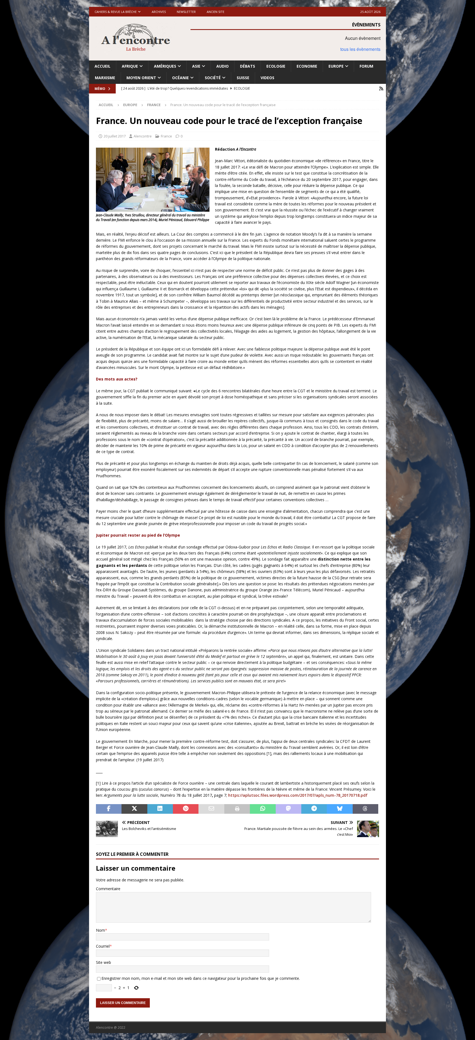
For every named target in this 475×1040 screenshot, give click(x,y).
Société (213, 77)
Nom (100, 930)
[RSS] (381, 88)
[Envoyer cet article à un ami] (211, 809)
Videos (267, 77)
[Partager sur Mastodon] (288, 809)
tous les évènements (360, 49)
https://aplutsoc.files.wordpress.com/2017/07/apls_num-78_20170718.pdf (298, 795)
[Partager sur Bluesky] (339, 809)
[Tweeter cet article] (134, 809)
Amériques (165, 66)
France (166, 136)
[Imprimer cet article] (237, 809)
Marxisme (105, 77)
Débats (247, 66)
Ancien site (215, 12)
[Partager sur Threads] (365, 809)
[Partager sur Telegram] (314, 809)
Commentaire (108, 888)
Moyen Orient (141, 77)
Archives (159, 12)
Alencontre (143, 136)
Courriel (103, 946)
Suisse (243, 77)
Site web (103, 962)
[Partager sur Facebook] (108, 809)
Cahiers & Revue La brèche (116, 12)
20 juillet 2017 (115, 136)
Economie (307, 66)
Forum (366, 66)
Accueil (103, 66)
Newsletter (186, 12)
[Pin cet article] (185, 809)
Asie (196, 66)
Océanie (180, 77)
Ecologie (275, 66)
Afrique (130, 66)
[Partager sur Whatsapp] (262, 809)
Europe (336, 66)
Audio (222, 66)
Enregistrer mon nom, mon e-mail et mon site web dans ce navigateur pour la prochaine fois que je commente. (200, 978)
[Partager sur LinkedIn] (160, 809)
